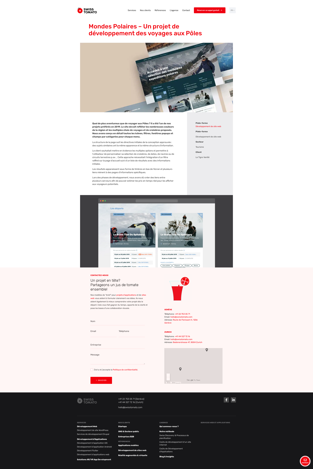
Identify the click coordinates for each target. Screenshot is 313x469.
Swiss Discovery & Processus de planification (174, 436)
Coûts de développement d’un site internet (175, 443)
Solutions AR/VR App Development (94, 459)
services (81, 423)
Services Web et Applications (215, 423)
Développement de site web (208, 126)
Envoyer (102, 380)
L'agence (174, 10)
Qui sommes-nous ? (169, 426)
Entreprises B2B (126, 436)
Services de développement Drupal (93, 434)
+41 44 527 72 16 (182, 336)
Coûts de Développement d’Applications (171, 450)
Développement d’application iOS (92, 443)
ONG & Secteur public (128, 431)
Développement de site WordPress (92, 430)
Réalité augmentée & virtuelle (132, 455)
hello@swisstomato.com (181, 317)
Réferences (160, 10)
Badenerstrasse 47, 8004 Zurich (187, 342)
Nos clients (145, 10)
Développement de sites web (132, 450)
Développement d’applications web (93, 454)
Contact (186, 10)
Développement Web (87, 426)
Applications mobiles (128, 445)
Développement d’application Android (94, 447)
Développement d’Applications (92, 439)
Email (93, 331)
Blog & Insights (166, 456)
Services (132, 10)
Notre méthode (166, 431)
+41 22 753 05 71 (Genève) (131, 399)
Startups (122, 426)
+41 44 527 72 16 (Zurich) (130, 402)
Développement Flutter (87, 451)
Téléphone (124, 331)
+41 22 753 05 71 (182, 314)
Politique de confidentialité (125, 370)
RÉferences (124, 441)
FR (232, 10)
